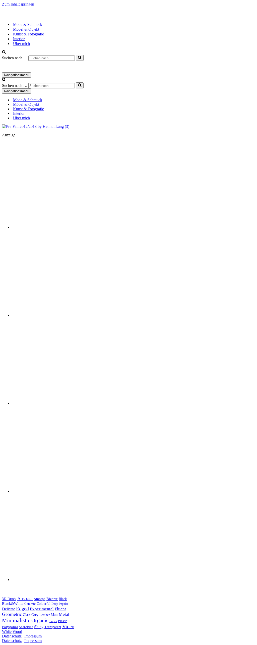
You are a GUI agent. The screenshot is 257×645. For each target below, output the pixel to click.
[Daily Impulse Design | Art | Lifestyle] (52, 16)
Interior (19, 39)
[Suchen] (4, 52)
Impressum (33, 636)
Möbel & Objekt (26, 29)
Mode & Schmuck (27, 24)
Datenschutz (12, 636)
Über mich (21, 43)
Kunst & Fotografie (28, 34)
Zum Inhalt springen (18, 4)
